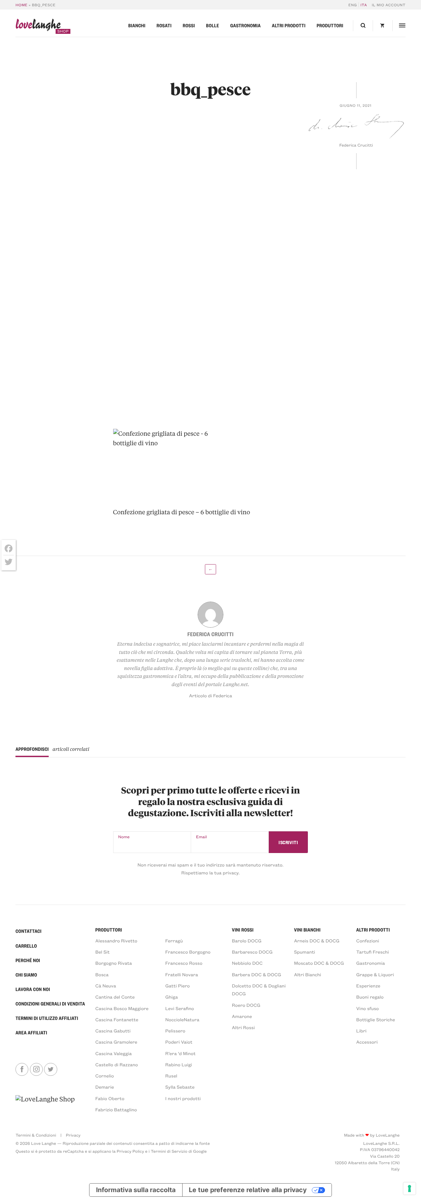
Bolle (212, 26)
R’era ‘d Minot (180, 1053)
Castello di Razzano (116, 1064)
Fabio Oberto (109, 1098)
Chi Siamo (26, 975)
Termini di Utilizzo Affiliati (46, 1018)
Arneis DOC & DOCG (316, 940)
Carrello (26, 946)
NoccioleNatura (182, 1019)
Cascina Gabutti (113, 1030)
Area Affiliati (31, 1033)
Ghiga (171, 997)
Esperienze (368, 985)
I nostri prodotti (183, 1098)
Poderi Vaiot (178, 1042)
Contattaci (28, 931)
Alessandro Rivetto (116, 940)
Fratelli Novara (181, 974)
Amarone (242, 1016)
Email (201, 837)
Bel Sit (102, 952)
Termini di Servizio (169, 1151)
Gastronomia (245, 26)
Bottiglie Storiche (375, 1019)
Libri (361, 1030)
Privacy (73, 1135)
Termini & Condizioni (35, 1135)
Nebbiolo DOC (247, 963)
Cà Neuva (105, 985)
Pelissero (175, 1030)
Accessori (367, 1042)
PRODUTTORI (108, 930)
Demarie (104, 1087)
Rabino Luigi (178, 1064)
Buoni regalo (370, 997)
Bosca (102, 974)
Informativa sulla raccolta (136, 1190)
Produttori (330, 26)
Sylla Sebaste (180, 1087)
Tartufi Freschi (372, 952)
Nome (124, 837)
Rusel (171, 1076)
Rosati (164, 26)
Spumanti (304, 952)
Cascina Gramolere (116, 1042)
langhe (38, 26)
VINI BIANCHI (307, 930)
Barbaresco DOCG (252, 952)
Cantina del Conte (115, 997)
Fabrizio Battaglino (116, 1109)
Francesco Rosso (184, 963)
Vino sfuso (367, 1008)
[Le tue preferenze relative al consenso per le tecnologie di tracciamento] (409, 1188)
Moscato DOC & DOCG (319, 963)
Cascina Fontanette (116, 1019)
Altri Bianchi (307, 974)
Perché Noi (27, 960)
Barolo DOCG (246, 940)
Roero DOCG (246, 1005)
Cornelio (104, 1076)
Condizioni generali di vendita (50, 1004)
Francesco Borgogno (187, 952)
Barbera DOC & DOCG (256, 974)
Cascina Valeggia (113, 1053)
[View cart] (382, 25)
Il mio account (388, 4)
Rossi (189, 26)
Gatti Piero (177, 985)
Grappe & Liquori (375, 974)
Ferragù (174, 940)
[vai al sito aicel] (45, 1104)
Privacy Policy (130, 1151)
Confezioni (367, 940)
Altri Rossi (243, 1027)
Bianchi (136, 26)
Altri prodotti (289, 26)
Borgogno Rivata (113, 963)
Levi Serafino (179, 1008)
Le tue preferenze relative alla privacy (248, 1190)
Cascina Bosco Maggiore (122, 1008)
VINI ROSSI (243, 930)
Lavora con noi (32, 989)
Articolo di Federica (210, 695)
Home (21, 4)
